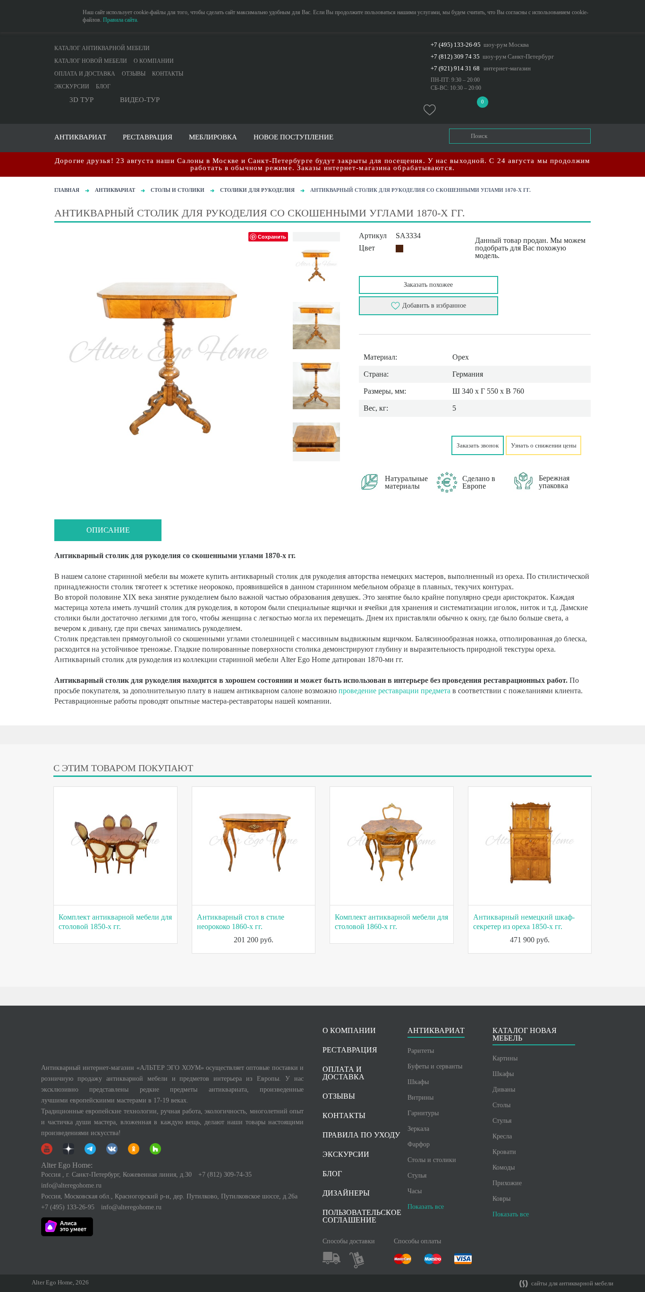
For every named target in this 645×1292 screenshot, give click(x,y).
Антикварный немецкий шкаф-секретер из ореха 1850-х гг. (524, 921)
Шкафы (418, 1081)
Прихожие (507, 1183)
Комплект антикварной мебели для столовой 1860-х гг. (391, 921)
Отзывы (133, 73)
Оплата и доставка (84, 73)
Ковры (501, 1198)
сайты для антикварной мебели (571, 1283)
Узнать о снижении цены (544, 445)
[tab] (107, 530)
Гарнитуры (423, 1113)
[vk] (367, 444)
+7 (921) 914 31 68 (455, 68)
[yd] (387, 444)
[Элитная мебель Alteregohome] (322, 54)
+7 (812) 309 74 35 (455, 56)
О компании (154, 61)
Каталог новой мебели (90, 61)
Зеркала (418, 1128)
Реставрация (147, 137)
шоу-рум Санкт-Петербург (518, 56)
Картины (505, 1058)
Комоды (503, 1167)
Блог (103, 86)
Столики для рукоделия (257, 190)
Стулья (416, 1175)
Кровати (504, 1151)
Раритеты (420, 1050)
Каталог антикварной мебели (102, 48)
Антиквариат (115, 190)
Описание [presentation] (108, 530)
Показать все (425, 1206)
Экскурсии (71, 86)
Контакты (167, 73)
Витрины (420, 1097)
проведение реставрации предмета (394, 691)
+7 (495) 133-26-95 (456, 45)
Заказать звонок (478, 445)
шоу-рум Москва (506, 45)
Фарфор (418, 1144)
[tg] (406, 444)
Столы (501, 1105)
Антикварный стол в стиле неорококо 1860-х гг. (240, 921)
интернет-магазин (507, 68)
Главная (66, 190)
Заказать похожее (428, 284)
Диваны (503, 1089)
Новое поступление (293, 137)
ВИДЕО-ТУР (140, 99)
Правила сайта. (120, 20)
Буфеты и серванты (434, 1066)
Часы (414, 1191)
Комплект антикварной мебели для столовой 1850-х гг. (115, 921)
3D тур (81, 99)
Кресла (502, 1136)
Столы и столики (177, 190)
